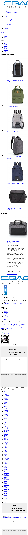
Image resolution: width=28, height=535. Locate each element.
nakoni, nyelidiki (10, 274)
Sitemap (10, 323)
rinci (15, 274)
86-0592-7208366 (17, 303)
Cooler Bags (9, 19)
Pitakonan (6, 28)
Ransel (8, 17)
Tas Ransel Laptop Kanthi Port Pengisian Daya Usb (13, 326)
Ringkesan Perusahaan (12, 12)
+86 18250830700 (8, 303)
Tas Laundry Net (14, 324)
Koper (8, 21)
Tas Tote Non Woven (12, 325)
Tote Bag (9, 20)
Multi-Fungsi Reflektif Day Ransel (15, 131)
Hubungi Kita (7, 29)
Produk (5, 16)
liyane (8, 25)
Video (8, 15)
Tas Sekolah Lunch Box (12, 106)
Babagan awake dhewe (9, 11)
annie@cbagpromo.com (9, 304)
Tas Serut (9, 24)
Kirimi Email (4, 331)
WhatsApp (6, 333)
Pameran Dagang (11, 13)
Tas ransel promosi (5, 324)
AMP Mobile (16, 323)
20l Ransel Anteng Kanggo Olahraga (15, 183)
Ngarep (5, 9)
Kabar (5, 27)
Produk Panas (4, 323)
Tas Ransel (9, 23)
